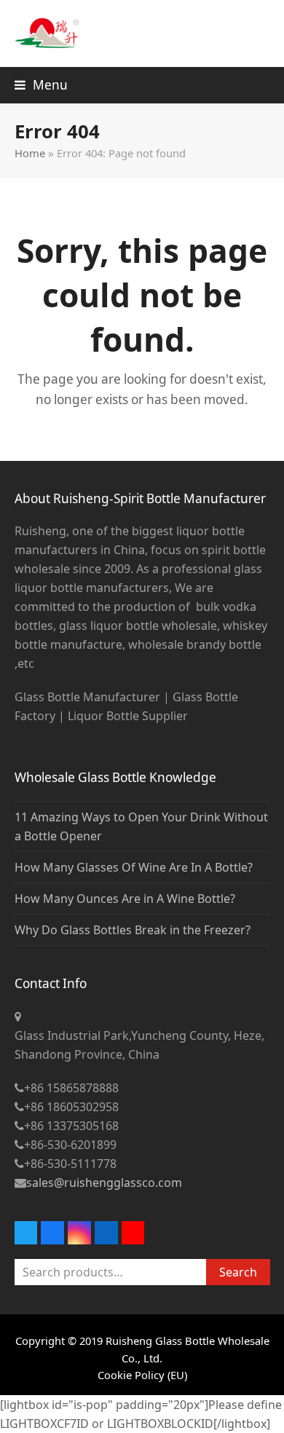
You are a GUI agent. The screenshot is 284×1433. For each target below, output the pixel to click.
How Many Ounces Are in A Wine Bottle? (125, 899)
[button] (41, 84)
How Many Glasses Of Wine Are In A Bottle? (134, 867)
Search (238, 1272)
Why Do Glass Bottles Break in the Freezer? (133, 930)
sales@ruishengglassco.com (104, 1183)
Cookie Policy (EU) (142, 1374)
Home (30, 153)
